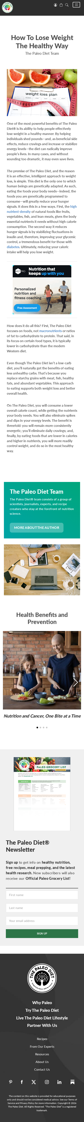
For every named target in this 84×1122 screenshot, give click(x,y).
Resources (42, 1054)
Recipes (42, 1039)
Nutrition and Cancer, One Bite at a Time (42, 716)
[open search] (66, 4)
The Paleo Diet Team (42, 53)
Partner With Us (42, 1025)
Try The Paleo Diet (42, 1010)
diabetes (13, 247)
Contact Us (42, 1069)
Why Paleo (42, 1002)
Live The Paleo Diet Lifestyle (42, 1017)
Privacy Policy (27, 1103)
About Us (42, 1062)
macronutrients (50, 331)
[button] (76, 4)
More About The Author (36, 527)
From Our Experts (42, 1046)
